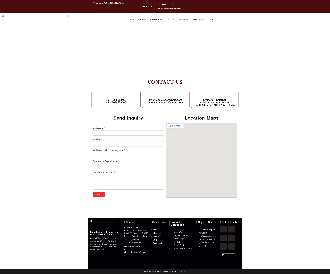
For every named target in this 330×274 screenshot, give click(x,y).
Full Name (99, 128)
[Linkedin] (231, 238)
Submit (99, 195)
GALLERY (171, 20)
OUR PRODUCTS (156, 20)
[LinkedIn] (220, 3)
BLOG (211, 20)
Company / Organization (106, 161)
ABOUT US (142, 20)
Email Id (98, 139)
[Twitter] (213, 4)
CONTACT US (184, 20)
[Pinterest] (231, 246)
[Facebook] (216, 4)
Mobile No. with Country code (109, 150)
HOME (131, 20)
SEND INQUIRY (199, 20)
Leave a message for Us (105, 172)
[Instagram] (223, 238)
